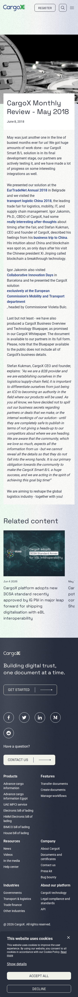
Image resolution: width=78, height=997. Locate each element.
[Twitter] (24, 717)
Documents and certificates (51, 857)
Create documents (53, 789)
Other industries (14, 911)
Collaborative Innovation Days (30, 275)
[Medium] (55, 717)
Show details (17, 964)
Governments (12, 892)
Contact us (48, 865)
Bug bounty (48, 877)
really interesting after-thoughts (32, 222)
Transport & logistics (17, 899)
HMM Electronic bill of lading (17, 819)
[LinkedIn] (40, 717)
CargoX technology (54, 892)
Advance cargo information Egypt (15, 796)
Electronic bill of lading (18, 810)
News (7, 848)
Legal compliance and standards (55, 901)
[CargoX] (14, 7)
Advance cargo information (13, 786)
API (43, 909)
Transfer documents (54, 783)
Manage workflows (54, 796)
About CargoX (50, 848)
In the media (11, 860)
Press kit (46, 871)
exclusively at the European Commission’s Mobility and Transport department (35, 296)
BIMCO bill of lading (16, 827)
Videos (8, 854)
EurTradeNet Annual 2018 (27, 190)
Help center (11, 867)
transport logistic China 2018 (29, 201)
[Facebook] (8, 717)
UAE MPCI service (15, 804)
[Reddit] (8, 733)
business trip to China (50, 238)
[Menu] (72, 7)
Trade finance (12, 905)
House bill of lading (16, 833)
